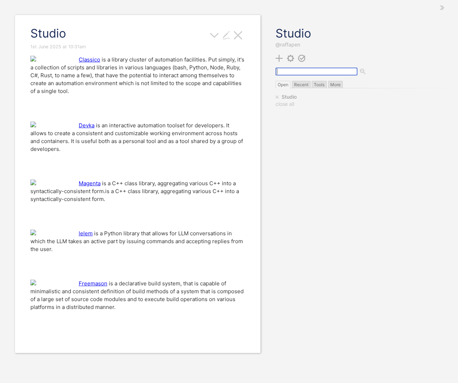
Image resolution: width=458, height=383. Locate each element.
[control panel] (290, 57)
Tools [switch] (319, 84)
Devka (86, 125)
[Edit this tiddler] (226, 34)
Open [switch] (283, 84)
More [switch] (335, 84)
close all (285, 104)
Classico (89, 59)
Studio (289, 97)
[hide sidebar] (442, 8)
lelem (86, 233)
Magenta (90, 183)
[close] (277, 97)
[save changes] (302, 57)
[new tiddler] (279, 57)
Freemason (93, 283)
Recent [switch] (301, 84)
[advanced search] (363, 72)
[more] (214, 34)
